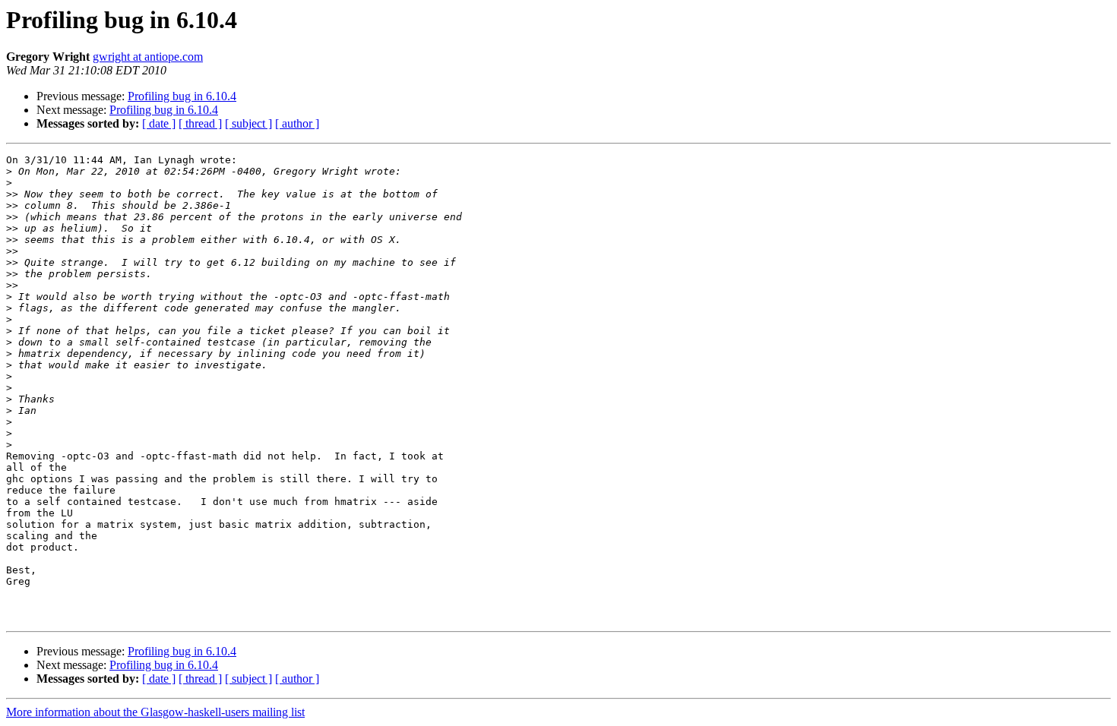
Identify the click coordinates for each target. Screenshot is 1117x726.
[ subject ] (248, 123)
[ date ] (159, 123)
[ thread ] (200, 123)
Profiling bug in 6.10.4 (182, 96)
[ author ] (297, 123)
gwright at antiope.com (148, 56)
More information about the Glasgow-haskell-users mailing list (155, 711)
